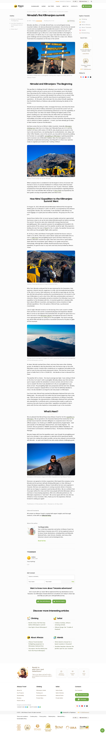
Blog (58, 6)
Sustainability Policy (22, 718)
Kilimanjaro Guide (41, 690)
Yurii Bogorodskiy (43, 527)
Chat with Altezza (45, 601)
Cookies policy (33, 716)
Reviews (19, 698)
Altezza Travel (31, 11)
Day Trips (51, 6)
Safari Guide (59, 690)
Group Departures (41, 695)
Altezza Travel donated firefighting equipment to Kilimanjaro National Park (36, 644)
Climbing (44, 11)
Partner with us (21, 700)
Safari (44, 6)
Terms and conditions (22, 716)
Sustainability (20, 695)
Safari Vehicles (60, 693)
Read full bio (42, 540)
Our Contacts (78, 690)
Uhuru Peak (57, 190)
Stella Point (34, 237)
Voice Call (83, 674)
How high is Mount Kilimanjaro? (37, 627)
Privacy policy (43, 716)
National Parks (59, 695)
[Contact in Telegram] (25, 707)
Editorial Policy (46, 515)
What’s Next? (14, 29)
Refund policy (52, 716)
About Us (65, 6)
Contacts (74, 6)
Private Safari (59, 698)
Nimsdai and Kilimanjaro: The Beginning (17, 20)
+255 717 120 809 (33, 707)
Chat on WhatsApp (61, 674)
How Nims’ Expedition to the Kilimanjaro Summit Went (17, 25)
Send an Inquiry (60, 601)
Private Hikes (39, 698)
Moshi (46, 228)
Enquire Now (73, 674)
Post (73, 581)
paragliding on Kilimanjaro (53, 136)
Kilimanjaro (35, 6)
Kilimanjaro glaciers (46, 315)
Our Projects (20, 693)
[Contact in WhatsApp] (27, 707)
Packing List (39, 693)
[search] (91, 1)
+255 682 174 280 (21, 707)
